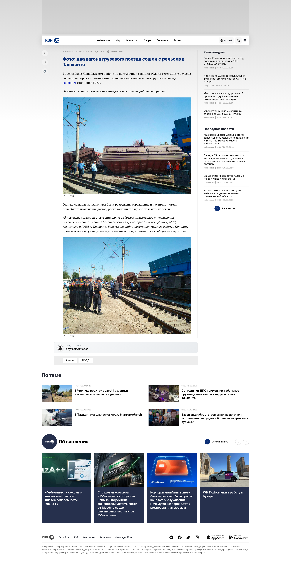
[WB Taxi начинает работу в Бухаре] (224, 488)
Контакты (88, 537)
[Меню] (245, 40)
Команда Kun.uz (125, 537)
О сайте (64, 537)
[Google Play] (238, 537)
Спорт (147, 40)
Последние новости (219, 129)
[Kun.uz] (52, 40)
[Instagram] (197, 537)
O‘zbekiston (209, 182)
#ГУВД (85, 360)
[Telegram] (45, 62)
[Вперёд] (246, 442)
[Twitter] (188, 537)
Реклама (105, 537)
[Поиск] (238, 40)
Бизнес (178, 40)
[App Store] (215, 537)
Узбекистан (103, 40)
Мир (117, 40)
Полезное (162, 40)
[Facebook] (45, 71)
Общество (132, 40)
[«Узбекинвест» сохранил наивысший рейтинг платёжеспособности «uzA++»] (66, 488)
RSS (76, 537)
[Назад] (45, 53)
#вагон (70, 360)
